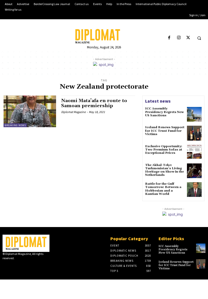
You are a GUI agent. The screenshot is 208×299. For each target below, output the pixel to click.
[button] (199, 38)
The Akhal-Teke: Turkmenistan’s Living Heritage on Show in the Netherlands (164, 170)
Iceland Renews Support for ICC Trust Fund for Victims (164, 130)
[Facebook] (169, 37)
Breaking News (15, 125)
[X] (188, 37)
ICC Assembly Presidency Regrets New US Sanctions (164, 112)
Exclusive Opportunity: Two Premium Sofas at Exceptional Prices (163, 149)
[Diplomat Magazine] (104, 36)
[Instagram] (178, 37)
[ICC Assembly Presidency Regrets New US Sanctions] (194, 114)
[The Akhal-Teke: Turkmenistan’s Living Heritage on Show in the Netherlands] (194, 170)
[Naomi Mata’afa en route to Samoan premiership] (30, 111)
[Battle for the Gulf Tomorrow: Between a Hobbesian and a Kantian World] (194, 189)
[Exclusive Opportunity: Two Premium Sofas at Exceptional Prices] (194, 152)
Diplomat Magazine (73, 112)
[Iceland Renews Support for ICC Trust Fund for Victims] (194, 133)
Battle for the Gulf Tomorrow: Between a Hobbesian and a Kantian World (163, 189)
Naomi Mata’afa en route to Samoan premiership (94, 103)
